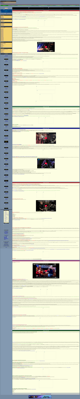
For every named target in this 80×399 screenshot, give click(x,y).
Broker (4, 236)
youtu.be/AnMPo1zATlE (24, 16)
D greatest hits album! (6, 219)
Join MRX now (13, 80)
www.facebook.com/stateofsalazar (21, 116)
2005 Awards (2, 33)
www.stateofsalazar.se (16, 116)
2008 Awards (2, 31)
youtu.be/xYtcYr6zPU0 (68, 367)
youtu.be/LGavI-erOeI (20, 189)
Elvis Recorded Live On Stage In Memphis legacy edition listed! (6, 218)
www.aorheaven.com (20, 288)
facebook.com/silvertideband (68, 316)
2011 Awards (2, 29)
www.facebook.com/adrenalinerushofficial (22, 19)
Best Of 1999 (2, 37)
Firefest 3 (2, 44)
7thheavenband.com (25, 60)
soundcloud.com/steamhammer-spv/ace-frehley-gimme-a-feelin (46, 218)
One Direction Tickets (6, 238)
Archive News (2, 50)
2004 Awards (2, 34)
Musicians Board (2, 25)
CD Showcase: (1, 2)
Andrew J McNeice (6, 242)
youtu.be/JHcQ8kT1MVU (26, 115)
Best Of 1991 (2, 40)
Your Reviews (2, 16)
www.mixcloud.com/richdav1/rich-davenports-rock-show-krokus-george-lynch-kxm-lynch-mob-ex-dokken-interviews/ (58, 240)
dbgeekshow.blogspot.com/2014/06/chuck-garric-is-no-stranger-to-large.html (25, 365)
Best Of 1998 (2, 38)
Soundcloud (18, 60)
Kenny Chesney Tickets (5, 237)
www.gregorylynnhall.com (16, 288)
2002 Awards (2, 35)
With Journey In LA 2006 (3, 43)
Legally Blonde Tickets (6, 231)
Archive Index (2, 21)
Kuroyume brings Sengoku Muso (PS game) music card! (6, 221)
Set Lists (2, 46)
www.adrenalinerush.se (16, 19)
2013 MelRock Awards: (3, 27)
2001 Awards (2, 36)
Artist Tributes (2, 52)
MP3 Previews (2, 17)
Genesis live (6, 233)
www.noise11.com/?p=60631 (41, 73)
